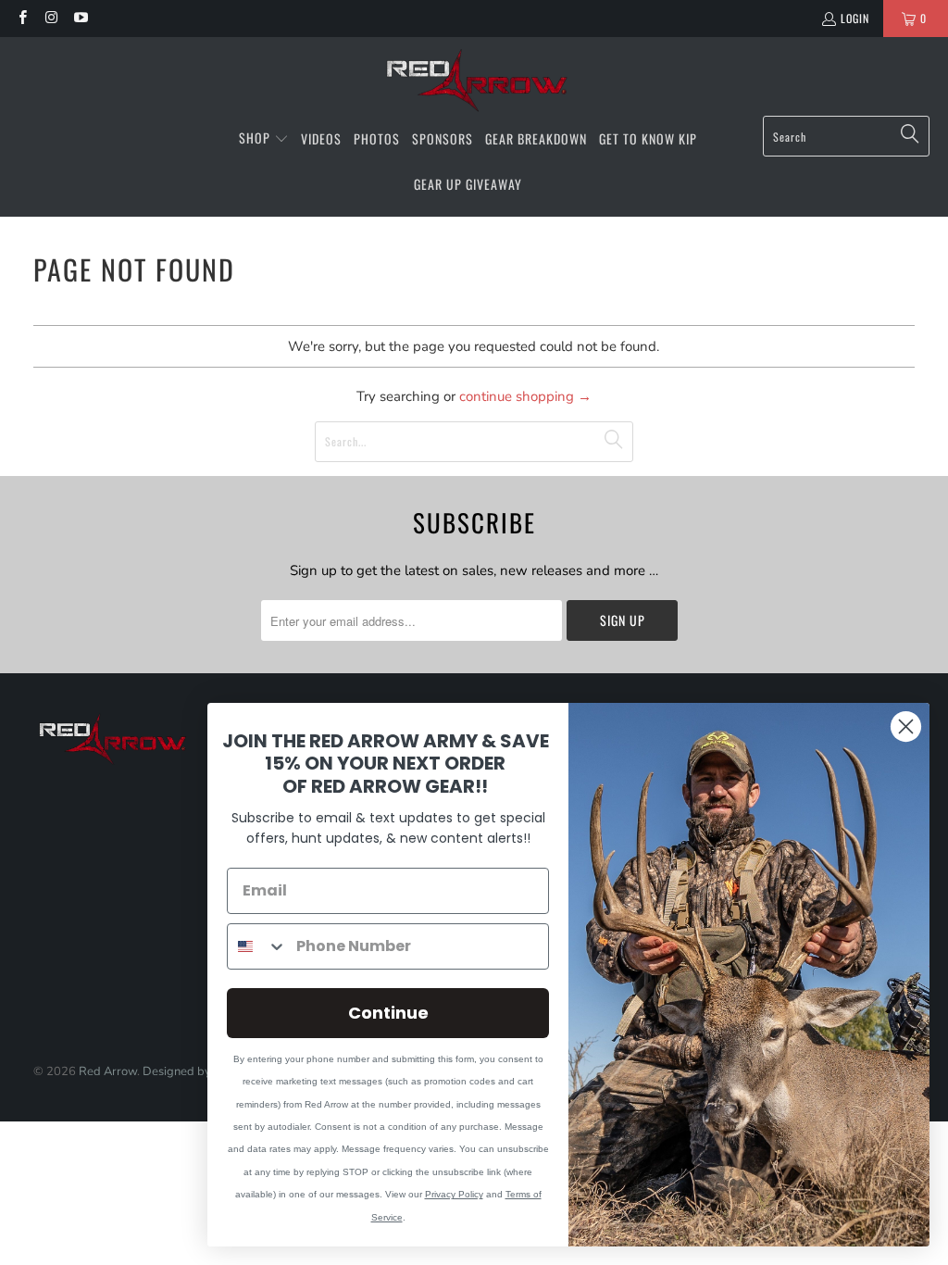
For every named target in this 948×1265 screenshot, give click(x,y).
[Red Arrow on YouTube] (80, 18)
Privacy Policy (454, 1194)
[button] (264, 139)
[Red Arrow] (474, 81)
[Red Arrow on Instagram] (50, 18)
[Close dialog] (906, 726)
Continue (388, 1012)
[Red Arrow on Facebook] (22, 18)
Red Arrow (108, 1071)
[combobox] (257, 946)
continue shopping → (525, 396)
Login (855, 18)
